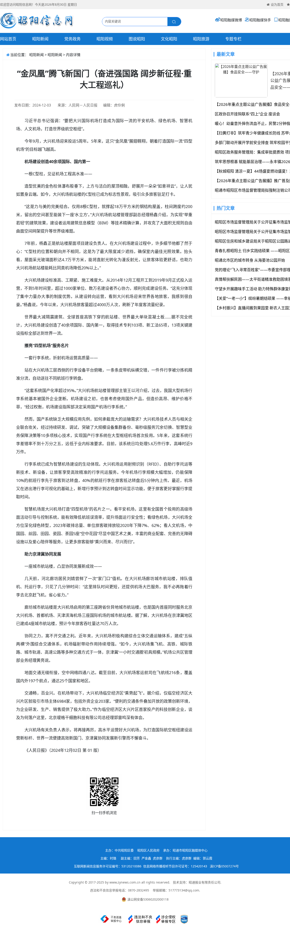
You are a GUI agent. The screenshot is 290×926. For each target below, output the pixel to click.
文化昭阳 (169, 39)
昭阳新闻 (40, 39)
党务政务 (72, 39)
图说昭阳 (137, 39)
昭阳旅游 (201, 39)
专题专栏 (233, 39)
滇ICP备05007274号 (224, 866)
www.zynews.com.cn (124, 882)
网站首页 (8, 39)
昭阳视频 (105, 39)
